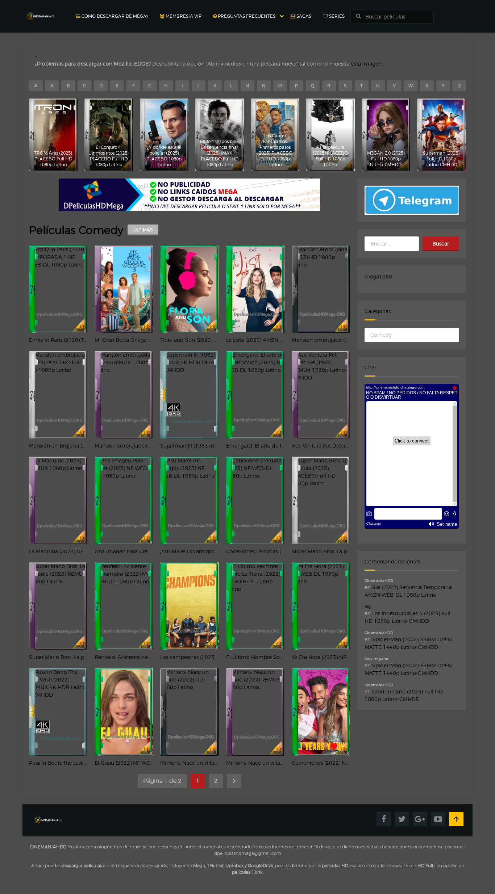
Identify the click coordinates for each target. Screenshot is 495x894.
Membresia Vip (183, 16)
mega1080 (378, 276)
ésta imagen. (367, 63)
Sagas (303, 16)
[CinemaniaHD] (40, 9)
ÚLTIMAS (143, 229)
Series (336, 16)
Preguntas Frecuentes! (246, 16)
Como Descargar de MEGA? (114, 16)
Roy (368, 606)
